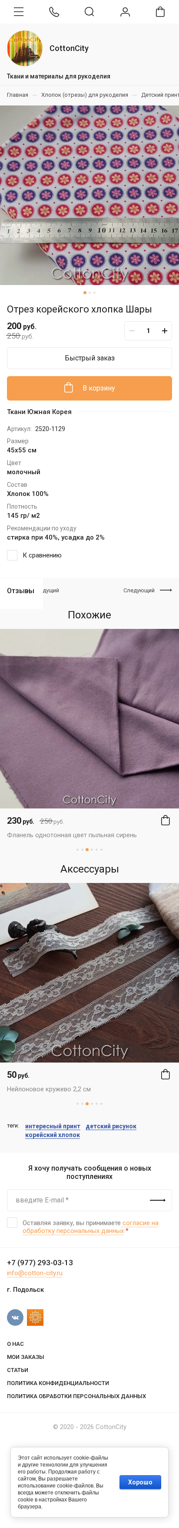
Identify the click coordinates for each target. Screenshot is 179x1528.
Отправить (157, 1200)
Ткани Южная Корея (39, 412)
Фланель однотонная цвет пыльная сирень (72, 835)
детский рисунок (111, 1126)
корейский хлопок (52, 1134)
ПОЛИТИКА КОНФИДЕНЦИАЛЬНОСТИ (58, 1383)
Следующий (139, 590)
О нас (15, 1344)
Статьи (17, 1370)
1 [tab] (84, 293)
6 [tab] (101, 850)
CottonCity (69, 48)
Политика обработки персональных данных (76, 1396)
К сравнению (42, 555)
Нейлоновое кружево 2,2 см (49, 1089)
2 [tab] (89, 293)
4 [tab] (92, 850)
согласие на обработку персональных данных (91, 1227)
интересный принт (52, 1126)
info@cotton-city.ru (35, 1273)
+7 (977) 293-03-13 (40, 1262)
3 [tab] (94, 293)
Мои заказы (25, 1357)
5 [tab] (97, 850)
